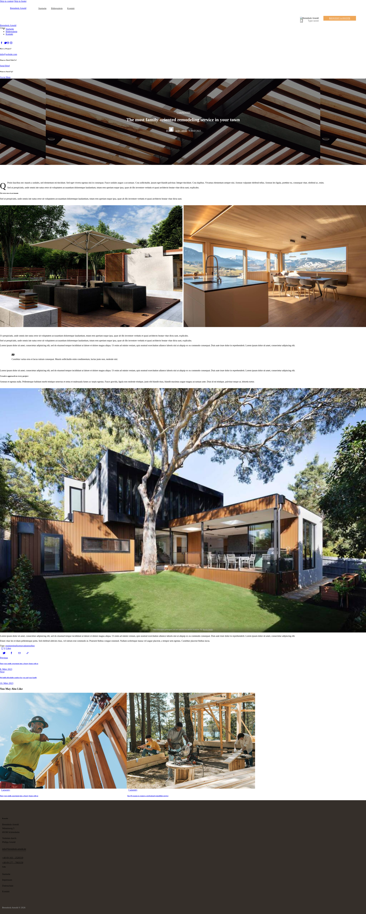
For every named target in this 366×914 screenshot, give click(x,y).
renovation (23, 645)
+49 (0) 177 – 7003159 (12, 862)
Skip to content (7, 1)
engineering (10, 645)
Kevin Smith (208, 629)
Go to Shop (5, 77)
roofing (31, 645)
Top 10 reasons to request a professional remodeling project (147, 796)
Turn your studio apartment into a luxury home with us (19, 796)
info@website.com (8, 54)
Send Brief (5, 66)
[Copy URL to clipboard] (27, 653)
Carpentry (184, 112)
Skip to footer (20, 1)
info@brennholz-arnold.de (14, 849)
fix (17, 645)
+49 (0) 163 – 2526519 (12, 857)
